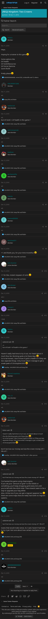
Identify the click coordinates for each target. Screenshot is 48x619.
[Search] (45, 3)
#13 (45, 337)
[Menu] (3, 3)
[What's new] (41, 3)
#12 (45, 315)
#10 (45, 271)
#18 (45, 516)
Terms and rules (15, 606)
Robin (6, 15)
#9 (46, 249)
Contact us (5, 606)
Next (24, 586)
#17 (45, 469)
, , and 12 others (21, 77)
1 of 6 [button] (18, 586)
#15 (45, 404)
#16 (45, 426)
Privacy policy (26, 606)
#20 (45, 573)
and (10, 99)
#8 (46, 227)
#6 (46, 182)
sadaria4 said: (7, 342)
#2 (46, 92)
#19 (45, 551)
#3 (46, 114)
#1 (46, 46)
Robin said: (6, 430)
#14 (45, 382)
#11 (45, 293)
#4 (46, 138)
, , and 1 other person (20, 455)
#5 (46, 160)
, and (15, 124)
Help (34, 606)
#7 (46, 205)
